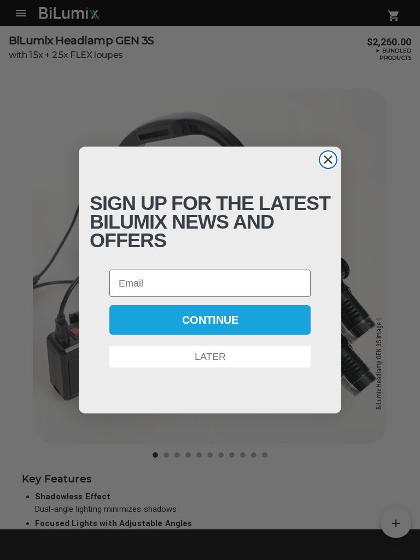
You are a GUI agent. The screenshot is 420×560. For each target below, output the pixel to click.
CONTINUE (210, 320)
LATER (210, 356)
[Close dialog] (328, 159)
